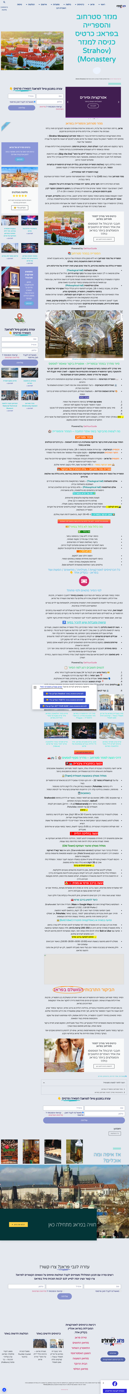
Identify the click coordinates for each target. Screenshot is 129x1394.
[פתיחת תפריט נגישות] (4, 1390)
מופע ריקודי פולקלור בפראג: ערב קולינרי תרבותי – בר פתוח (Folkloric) (7, 1356)
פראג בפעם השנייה (10, 381)
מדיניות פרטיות (64, 1389)
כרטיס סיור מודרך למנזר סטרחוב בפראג (109, 1092)
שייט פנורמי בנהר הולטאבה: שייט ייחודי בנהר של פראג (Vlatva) (56, 744)
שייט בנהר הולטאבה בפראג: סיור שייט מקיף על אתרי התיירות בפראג (56, 715)
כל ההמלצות (115, 1133)
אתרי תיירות (113, 79)
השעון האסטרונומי (81, 1353)
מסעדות (56, 4)
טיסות (19, 4)
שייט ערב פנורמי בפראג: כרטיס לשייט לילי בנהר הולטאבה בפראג (111, 744)
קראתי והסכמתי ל (54, 1113)
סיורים (100, 1076)
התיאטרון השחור (80, 1348)
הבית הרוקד (80, 1363)
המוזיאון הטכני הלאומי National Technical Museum (10, 405)
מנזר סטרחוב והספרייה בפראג (112, 1089)
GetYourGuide (90, 248)
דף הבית (119, 79)
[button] (4, 2)
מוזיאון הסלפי (80, 1369)
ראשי (103, 4)
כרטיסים (80, 4)
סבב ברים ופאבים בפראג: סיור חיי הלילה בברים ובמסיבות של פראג (84, 744)
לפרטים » (30, 233)
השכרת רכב (61, 8)
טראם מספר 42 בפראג (10, 256)
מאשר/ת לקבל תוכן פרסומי (21, 102)
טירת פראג (81, 1337)
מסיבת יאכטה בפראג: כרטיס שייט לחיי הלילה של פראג (30, 258)
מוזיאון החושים (81, 1342)
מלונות (68, 4)
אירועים (44, 4)
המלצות (31, 4)
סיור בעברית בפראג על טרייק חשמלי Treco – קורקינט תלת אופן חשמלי (111, 715)
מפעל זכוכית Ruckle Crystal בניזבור (24, 1354)
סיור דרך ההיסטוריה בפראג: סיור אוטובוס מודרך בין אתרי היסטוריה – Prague (84, 715)
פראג (92, 4)
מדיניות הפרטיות (56, 1115)
